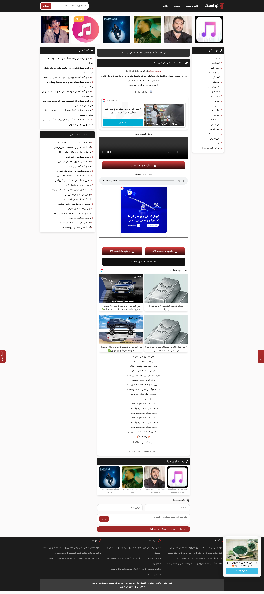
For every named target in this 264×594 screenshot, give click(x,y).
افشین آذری (214, 110)
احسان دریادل (214, 87)
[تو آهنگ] (213, 6)
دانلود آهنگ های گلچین (143, 262)
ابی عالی (216, 82)
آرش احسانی (214, 63)
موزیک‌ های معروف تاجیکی (78, 185)
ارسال (104, 519)
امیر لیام (216, 143)
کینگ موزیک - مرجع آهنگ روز (77, 199)
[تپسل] (104, 100)
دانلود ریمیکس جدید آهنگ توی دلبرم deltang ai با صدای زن (197, 547)
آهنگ (154, 452)
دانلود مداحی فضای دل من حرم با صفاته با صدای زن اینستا (75, 558)
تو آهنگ (162, 53)
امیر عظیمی (215, 138)
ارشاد (217, 101)
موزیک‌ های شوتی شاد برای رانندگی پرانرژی (71, 190)
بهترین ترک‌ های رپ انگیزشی (78, 194)
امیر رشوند (215, 129)
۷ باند (217, 58)
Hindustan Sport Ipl (211, 148)
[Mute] (151, 124)
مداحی (165, 6)
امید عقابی (215, 124)
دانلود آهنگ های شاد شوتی (78, 157)
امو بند (217, 115)
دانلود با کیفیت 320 (162, 251)
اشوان (217, 105)
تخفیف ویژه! (242, 570)
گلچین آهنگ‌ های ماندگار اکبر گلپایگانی (73, 180)
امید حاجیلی (214, 120)
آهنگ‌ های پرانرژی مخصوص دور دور (74, 162)
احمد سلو (216, 91)
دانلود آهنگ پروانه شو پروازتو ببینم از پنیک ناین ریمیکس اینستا (194, 563)
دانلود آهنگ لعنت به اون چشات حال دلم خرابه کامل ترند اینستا (196, 553)
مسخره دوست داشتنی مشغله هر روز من (72, 213)
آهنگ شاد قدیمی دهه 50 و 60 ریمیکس (72, 147)
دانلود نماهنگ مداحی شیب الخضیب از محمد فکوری (78, 553)
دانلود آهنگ (192, 6)
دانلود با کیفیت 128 (120, 251)
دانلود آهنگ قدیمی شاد (80, 166)
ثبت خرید (123, 122)
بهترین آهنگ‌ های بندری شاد (77, 209)
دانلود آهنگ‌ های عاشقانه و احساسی (74, 176)
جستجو (46, 6)
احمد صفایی (214, 96)
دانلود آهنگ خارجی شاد (80, 218)
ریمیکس (177, 6)
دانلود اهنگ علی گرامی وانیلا (169, 63)
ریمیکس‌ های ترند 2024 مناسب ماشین (73, 152)
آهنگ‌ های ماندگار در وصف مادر (76, 227)
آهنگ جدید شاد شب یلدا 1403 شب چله (73, 143)
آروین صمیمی (213, 73)
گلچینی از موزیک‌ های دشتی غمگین (74, 204)
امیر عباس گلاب (213, 134)
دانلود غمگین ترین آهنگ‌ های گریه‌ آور (73, 171)
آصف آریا (216, 77)
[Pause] (147, 124)
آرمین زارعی (215, 68)
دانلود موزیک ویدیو (141, 165)
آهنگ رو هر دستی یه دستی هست (75, 223)
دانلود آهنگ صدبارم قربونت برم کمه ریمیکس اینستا (67, 77)
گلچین (153, 53)
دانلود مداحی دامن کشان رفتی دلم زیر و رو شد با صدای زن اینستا (71, 547)
